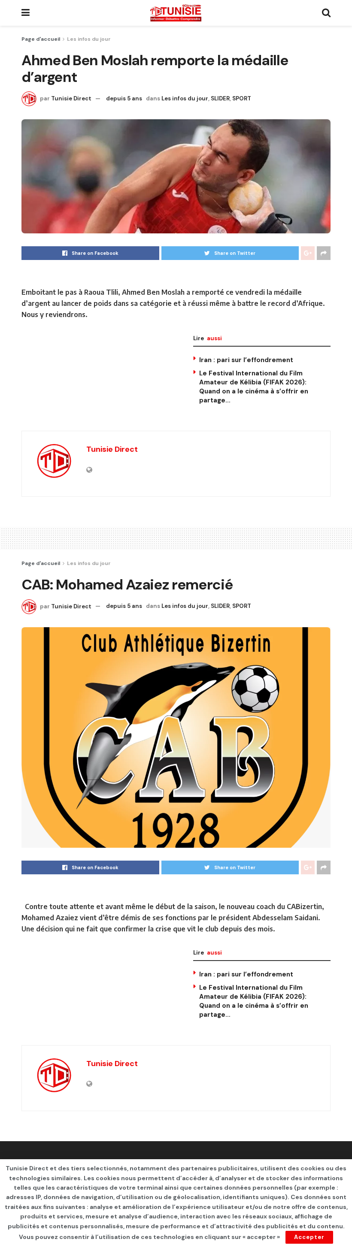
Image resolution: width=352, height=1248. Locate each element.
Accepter (309, 1237)
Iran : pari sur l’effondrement (246, 360)
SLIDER (220, 98)
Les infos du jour (89, 39)
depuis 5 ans (124, 98)
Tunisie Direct (71, 98)
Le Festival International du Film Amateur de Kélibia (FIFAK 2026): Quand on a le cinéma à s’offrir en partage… (253, 387)
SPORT (241, 98)
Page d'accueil (40, 39)
